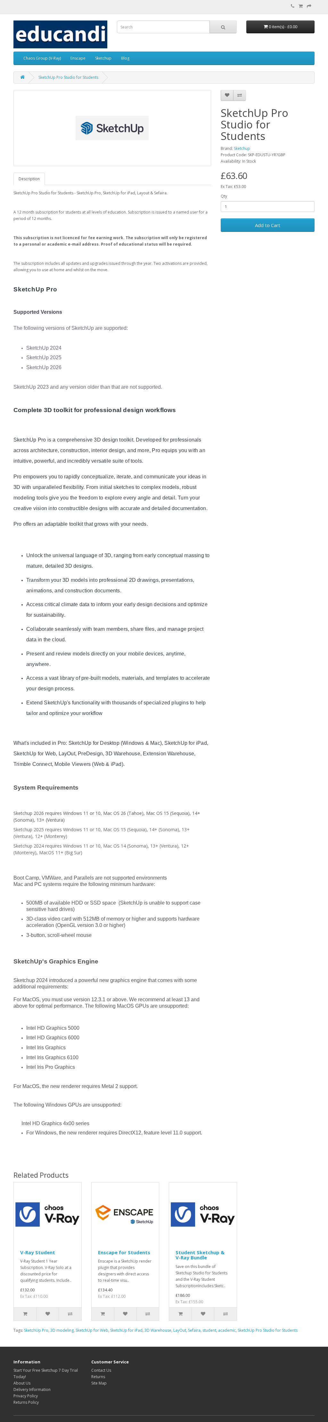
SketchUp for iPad (126, 1330)
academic (227, 1330)
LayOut (179, 1330)
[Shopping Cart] (301, 6)
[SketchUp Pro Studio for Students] (112, 128)
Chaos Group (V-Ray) (42, 58)
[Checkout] (309, 6)
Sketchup (103, 58)
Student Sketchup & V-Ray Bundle (200, 1255)
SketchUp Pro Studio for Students (68, 77)
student (209, 1330)
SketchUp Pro (36, 1330)
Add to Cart (267, 225)
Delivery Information (32, 1389)
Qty (224, 196)
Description (29, 179)
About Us (21, 1383)
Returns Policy (26, 1402)
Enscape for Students (124, 1252)
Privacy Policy (25, 1396)
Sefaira (194, 1330)
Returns (98, 1376)
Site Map (99, 1383)
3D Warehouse (157, 1330)
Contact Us (101, 1370)
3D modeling (62, 1330)
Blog (125, 58)
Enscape (78, 58)
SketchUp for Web (92, 1330)
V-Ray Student (37, 1252)
